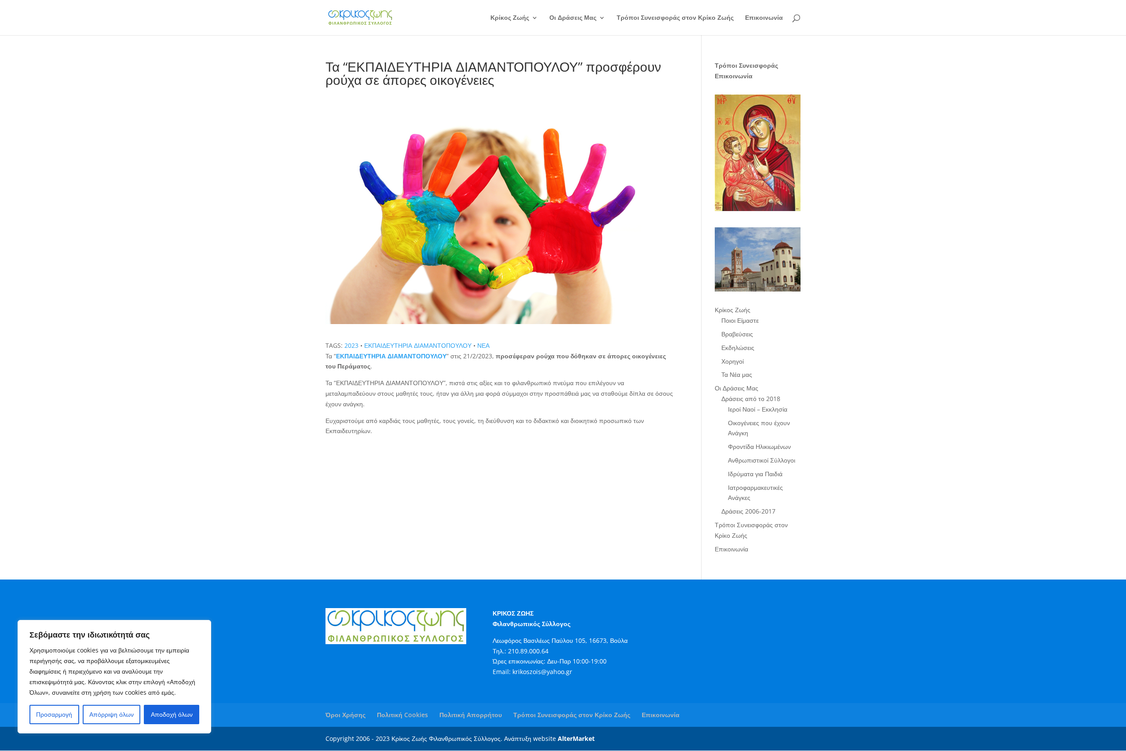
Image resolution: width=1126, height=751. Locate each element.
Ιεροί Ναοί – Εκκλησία (757, 409)
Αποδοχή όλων (172, 714)
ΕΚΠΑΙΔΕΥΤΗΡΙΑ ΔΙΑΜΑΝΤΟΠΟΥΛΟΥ (418, 345)
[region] (114, 676)
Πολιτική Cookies (402, 715)
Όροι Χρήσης (345, 715)
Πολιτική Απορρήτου (470, 715)
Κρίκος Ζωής (509, 18)
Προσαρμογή (54, 714)
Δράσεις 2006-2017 (748, 511)
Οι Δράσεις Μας (572, 18)
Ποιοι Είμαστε (740, 320)
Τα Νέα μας (736, 374)
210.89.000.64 (528, 651)
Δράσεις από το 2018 (750, 398)
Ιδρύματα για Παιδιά (755, 474)
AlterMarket (576, 738)
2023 (351, 345)
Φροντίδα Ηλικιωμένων (759, 446)
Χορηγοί (732, 361)
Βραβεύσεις (737, 334)
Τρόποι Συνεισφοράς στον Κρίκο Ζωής (675, 18)
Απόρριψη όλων (111, 714)
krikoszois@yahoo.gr (542, 671)
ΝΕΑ (483, 345)
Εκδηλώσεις (737, 347)
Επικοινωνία (764, 18)
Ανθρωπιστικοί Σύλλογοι (761, 460)
